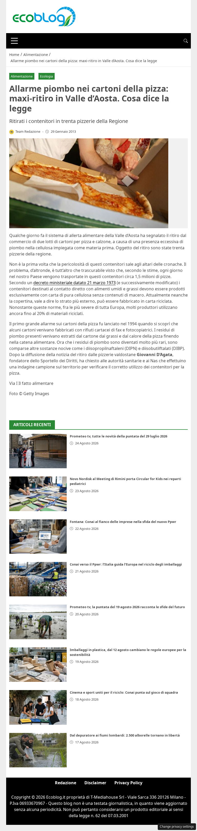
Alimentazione (22, 76)
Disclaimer (95, 783)
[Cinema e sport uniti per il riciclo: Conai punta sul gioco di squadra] (38, 707)
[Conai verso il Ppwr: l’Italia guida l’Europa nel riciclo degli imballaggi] (38, 579)
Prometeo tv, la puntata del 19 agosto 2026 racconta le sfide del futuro (127, 607)
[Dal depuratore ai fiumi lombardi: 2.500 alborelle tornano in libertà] (38, 750)
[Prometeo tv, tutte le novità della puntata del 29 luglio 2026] (38, 451)
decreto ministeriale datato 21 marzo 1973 (74, 282)
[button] (186, 41)
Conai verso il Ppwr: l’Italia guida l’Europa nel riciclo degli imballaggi (126, 564)
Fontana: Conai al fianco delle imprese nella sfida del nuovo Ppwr (123, 521)
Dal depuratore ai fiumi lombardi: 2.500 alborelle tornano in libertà (125, 735)
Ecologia (46, 76)
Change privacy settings (177, 826)
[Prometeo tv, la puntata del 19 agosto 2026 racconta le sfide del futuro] (38, 622)
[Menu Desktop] (14, 41)
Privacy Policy (128, 783)
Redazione (65, 783)
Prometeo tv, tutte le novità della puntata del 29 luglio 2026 (118, 436)
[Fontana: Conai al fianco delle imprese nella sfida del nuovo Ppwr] (38, 536)
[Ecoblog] (43, 16)
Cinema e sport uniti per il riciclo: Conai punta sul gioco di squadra (124, 692)
